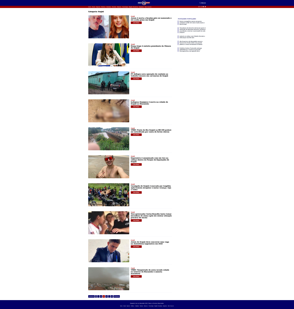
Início (89, 7)
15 (111, 296)
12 (106, 296)
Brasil (93, 7)
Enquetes (141, 7)
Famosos (119, 7)
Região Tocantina (133, 7)
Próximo (116, 296)
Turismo (114, 7)
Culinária (108, 7)
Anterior (91, 296)
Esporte (98, 7)
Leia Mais (136, 23)
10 (101, 296)
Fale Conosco (148, 7)
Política (103, 7)
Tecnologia (125, 7)
